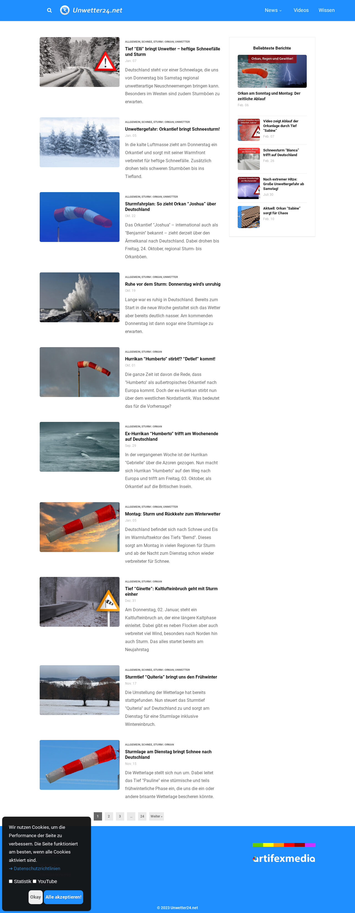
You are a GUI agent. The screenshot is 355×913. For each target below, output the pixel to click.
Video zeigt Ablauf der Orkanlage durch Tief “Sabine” (280, 126)
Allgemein (132, 41)
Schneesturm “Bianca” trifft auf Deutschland (281, 152)
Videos (301, 10)
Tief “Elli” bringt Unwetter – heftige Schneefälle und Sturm (172, 51)
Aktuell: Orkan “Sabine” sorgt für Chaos (281, 210)
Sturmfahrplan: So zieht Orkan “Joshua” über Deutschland (170, 206)
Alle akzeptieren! (63, 897)
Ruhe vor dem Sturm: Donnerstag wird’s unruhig (172, 284)
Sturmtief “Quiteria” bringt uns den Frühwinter (171, 677)
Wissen (327, 10)
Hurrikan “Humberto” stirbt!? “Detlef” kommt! (170, 359)
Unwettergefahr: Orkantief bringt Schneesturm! (172, 129)
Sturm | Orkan (163, 41)
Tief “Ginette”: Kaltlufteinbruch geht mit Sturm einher (171, 591)
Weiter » (157, 816)
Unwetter (182, 41)
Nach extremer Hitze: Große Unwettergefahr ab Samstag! (283, 184)
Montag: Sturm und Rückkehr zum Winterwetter (172, 514)
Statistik (22, 881)
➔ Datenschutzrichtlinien (34, 868)
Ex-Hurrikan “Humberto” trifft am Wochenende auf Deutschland (171, 436)
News (271, 10)
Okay (35, 897)
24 (142, 816)
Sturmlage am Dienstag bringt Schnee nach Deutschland (168, 754)
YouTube (47, 881)
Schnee (146, 41)
